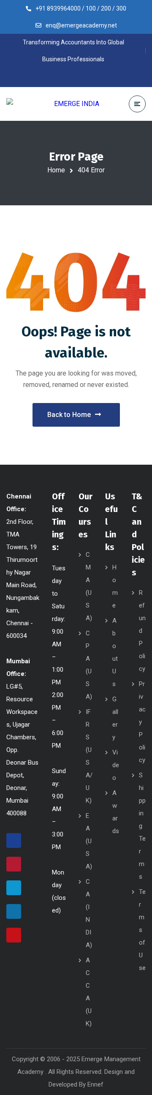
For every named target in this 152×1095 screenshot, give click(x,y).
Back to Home (69, 415)
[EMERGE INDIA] (52, 103)
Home (56, 170)
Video (115, 765)
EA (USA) (89, 841)
